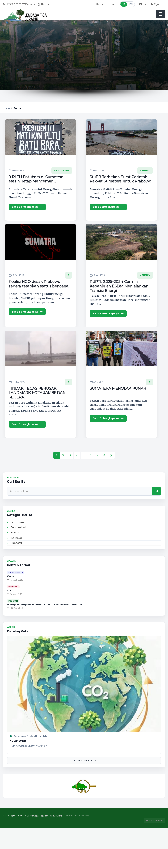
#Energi (145, 170)
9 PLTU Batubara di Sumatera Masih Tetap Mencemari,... (36, 179)
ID (124, 4)
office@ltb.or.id (40, 4)
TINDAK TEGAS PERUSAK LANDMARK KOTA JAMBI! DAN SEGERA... (37, 392)
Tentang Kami (94, 4)
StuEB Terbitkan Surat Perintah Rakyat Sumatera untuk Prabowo (120, 179)
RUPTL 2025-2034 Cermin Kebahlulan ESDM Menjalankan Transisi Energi (119, 286)
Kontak (110, 4)
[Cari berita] (156, 491)
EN (131, 4)
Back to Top (153, 820)
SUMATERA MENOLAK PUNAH (118, 388)
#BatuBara (62, 170)
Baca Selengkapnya (25, 206)
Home (6, 108)
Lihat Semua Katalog (84, 760)
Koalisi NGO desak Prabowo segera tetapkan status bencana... (39, 284)
